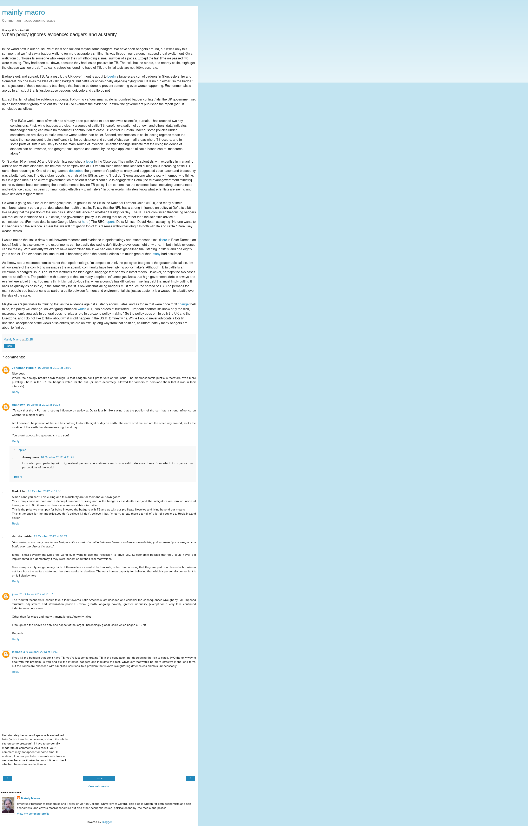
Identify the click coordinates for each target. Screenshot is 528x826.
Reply (15, 392)
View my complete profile (33, 813)
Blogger (107, 822)
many (156, 253)
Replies (21, 449)
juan (15, 594)
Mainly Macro (30, 798)
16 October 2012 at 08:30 (54, 367)
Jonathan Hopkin (24, 367)
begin (111, 76)
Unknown (18, 404)
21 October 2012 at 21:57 (36, 594)
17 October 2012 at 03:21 (50, 536)
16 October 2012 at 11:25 (57, 457)
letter (89, 161)
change (183, 304)
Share (9, 346)
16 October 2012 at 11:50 (44, 491)
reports (110, 221)
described (76, 170)
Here (163, 239)
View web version (99, 786)
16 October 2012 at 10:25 (43, 404)
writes (82, 308)
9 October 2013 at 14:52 (42, 651)
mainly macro (23, 12)
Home (99, 778)
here (85, 221)
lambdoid (18, 651)
